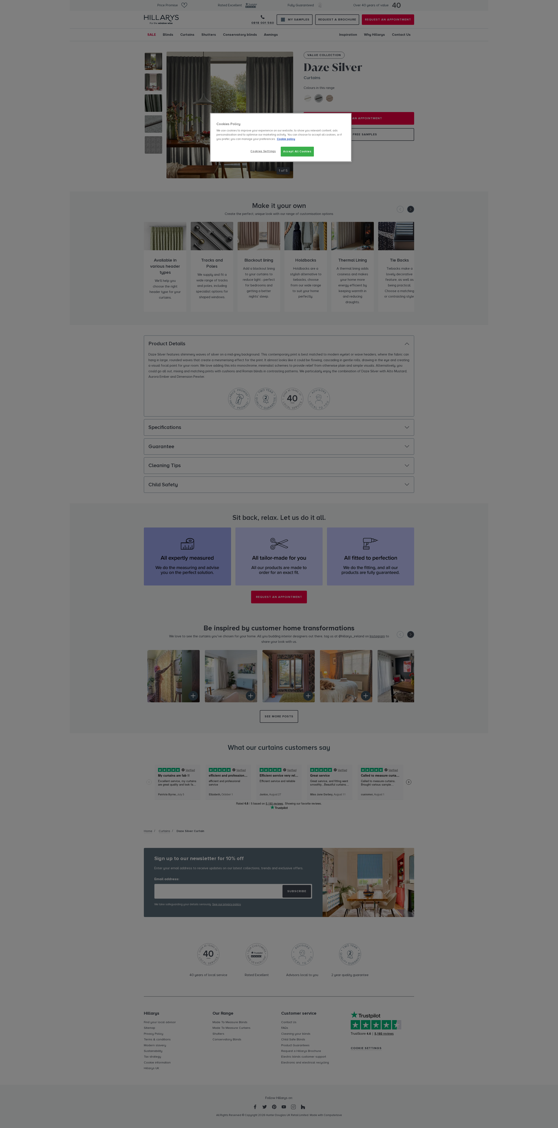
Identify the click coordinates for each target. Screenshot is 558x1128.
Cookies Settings (263, 151)
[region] (281, 137)
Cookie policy (286, 139)
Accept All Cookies (297, 151)
